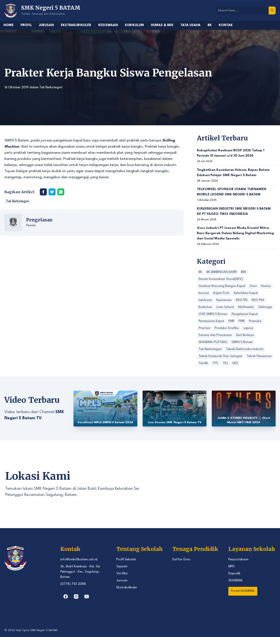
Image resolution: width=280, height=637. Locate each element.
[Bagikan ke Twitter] (52, 191)
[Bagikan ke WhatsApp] (60, 191)
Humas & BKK (162, 25)
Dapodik (234, 573)
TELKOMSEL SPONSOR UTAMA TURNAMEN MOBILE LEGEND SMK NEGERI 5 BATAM (231, 192)
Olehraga (265, 307)
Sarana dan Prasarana (215, 335)
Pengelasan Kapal (244, 314)
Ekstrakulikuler (126, 587)
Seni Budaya (245, 335)
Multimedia (246, 307)
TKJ (225, 363)
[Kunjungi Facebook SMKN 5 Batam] (65, 596)
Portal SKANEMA (243, 591)
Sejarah (121, 566)
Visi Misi (122, 573)
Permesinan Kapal (211, 321)
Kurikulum (134, 25)
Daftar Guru (181, 559)
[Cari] (272, 10)
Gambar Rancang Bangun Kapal (222, 286)
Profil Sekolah (126, 559)
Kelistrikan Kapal (246, 293)
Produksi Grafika (227, 328)
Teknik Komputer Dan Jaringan (220, 356)
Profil (26, 25)
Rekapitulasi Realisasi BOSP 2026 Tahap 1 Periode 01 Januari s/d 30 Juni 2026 (230, 153)
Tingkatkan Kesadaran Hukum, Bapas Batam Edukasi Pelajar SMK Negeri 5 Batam (233, 172)
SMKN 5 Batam (242, 342)
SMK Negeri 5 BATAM (43, 630)
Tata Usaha (190, 25)
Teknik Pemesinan (259, 356)
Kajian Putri (221, 293)
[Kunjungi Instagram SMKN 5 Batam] (76, 596)
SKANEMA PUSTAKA (213, 342)
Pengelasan (39, 220)
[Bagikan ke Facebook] (43, 191)
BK (210, 25)
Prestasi (204, 328)
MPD (231, 566)
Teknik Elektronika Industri (244, 349)
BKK (243, 272)
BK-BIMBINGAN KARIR (221, 272)
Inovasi (204, 293)
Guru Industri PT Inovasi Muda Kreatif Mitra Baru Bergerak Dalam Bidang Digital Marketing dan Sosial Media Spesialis (235, 233)
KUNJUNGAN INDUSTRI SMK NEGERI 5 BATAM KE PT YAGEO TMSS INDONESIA (234, 211)
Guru (253, 286)
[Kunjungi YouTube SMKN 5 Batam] (86, 596)
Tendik (203, 363)
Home (9, 25)
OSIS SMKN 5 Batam (213, 314)
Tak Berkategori (50, 87)
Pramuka (255, 321)
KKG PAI (241, 300)
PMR (231, 321)
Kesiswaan (108, 25)
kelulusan (205, 300)
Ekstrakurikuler (76, 25)
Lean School (225, 307)
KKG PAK (258, 300)
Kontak (226, 25)
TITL (215, 363)
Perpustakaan (238, 559)
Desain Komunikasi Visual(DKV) (221, 279)
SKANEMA (235, 580)
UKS (235, 363)
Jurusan (46, 25)
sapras (248, 328)
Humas (266, 286)
